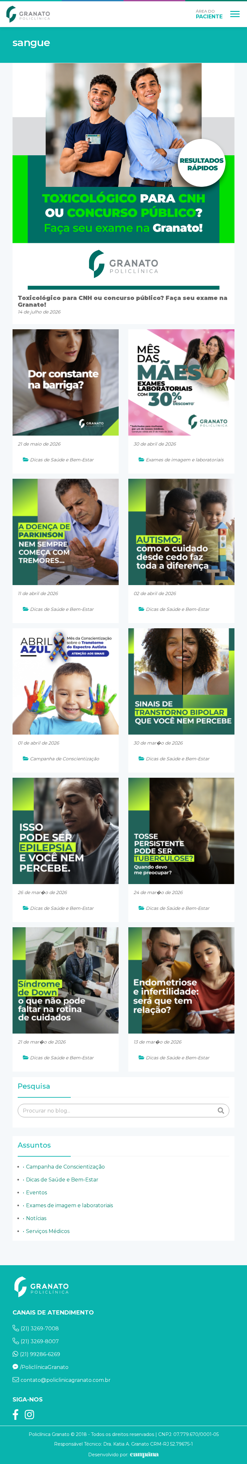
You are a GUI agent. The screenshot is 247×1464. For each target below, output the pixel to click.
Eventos (36, 1193)
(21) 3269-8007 (40, 1341)
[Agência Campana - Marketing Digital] (143, 1454)
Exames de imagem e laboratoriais (69, 1205)
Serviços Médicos (47, 1231)
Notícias (36, 1218)
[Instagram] (29, 1417)
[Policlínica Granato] (28, 14)
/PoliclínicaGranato (44, 1367)
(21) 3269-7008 (40, 1328)
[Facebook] (16, 1417)
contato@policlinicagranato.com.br (66, 1380)
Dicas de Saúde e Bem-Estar (62, 1180)
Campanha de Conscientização (65, 1167)
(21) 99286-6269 (40, 1354)
